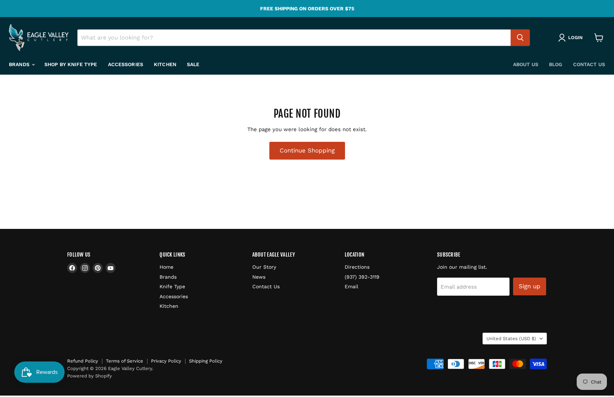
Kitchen (165, 64)
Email (351, 286)
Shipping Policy (205, 361)
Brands (20, 64)
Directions (357, 267)
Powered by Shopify (89, 376)
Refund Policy (82, 361)
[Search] (520, 37)
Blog (555, 64)
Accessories (126, 64)
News (258, 277)
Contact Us (589, 64)
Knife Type (172, 286)
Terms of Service (124, 361)
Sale (193, 64)
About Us (525, 64)
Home (166, 267)
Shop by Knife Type (70, 64)
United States (511, 338)
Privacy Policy (166, 361)
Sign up (529, 286)
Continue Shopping (307, 150)
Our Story (264, 267)
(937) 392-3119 (362, 277)
